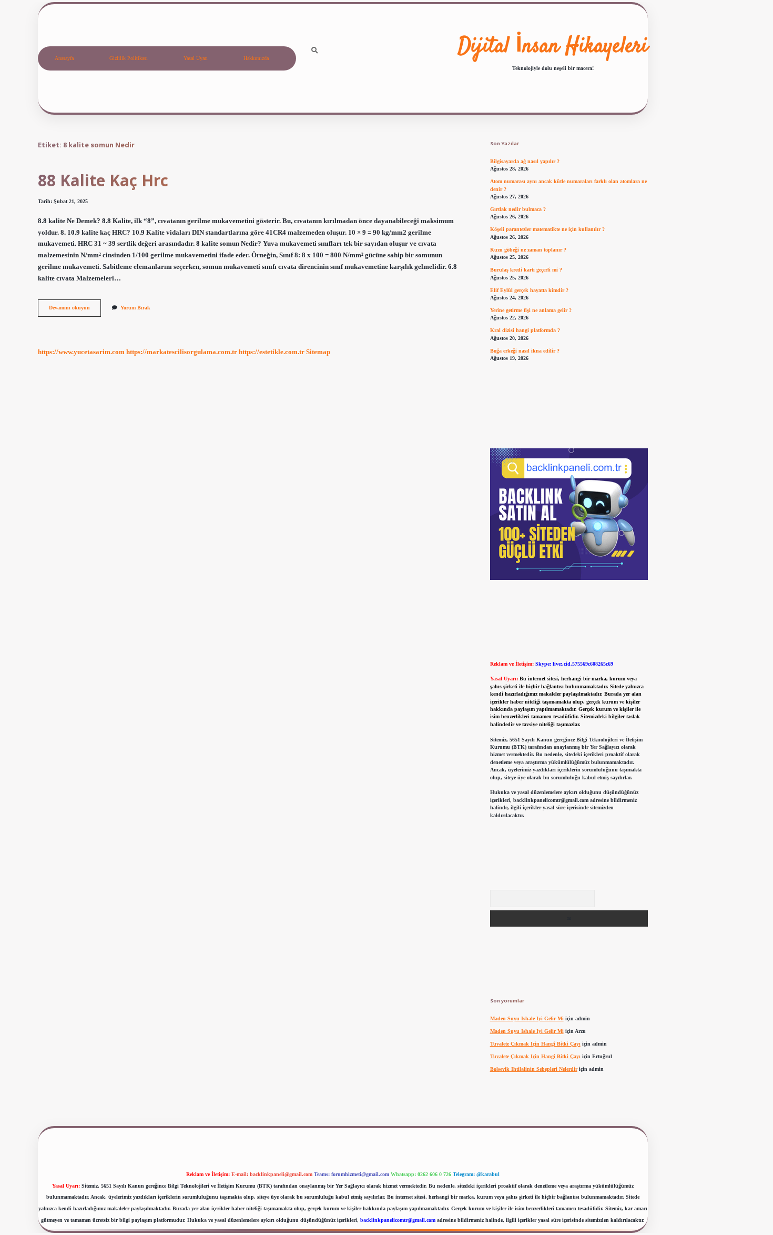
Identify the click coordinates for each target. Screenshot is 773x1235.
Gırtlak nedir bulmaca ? (518, 209)
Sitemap (318, 352)
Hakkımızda (256, 58)
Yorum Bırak (135, 307)
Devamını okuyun (75, 310)
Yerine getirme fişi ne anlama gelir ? (531, 310)
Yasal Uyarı (196, 58)
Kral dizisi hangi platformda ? (525, 330)
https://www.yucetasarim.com (81, 352)
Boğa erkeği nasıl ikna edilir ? (525, 351)
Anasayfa (64, 58)
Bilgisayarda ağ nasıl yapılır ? (525, 161)
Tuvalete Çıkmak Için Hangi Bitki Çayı (535, 1044)
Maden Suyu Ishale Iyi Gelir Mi (527, 1018)
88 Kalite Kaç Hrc (103, 180)
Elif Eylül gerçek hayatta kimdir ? (529, 290)
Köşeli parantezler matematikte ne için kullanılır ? (547, 229)
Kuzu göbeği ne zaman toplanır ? (528, 250)
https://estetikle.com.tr (271, 352)
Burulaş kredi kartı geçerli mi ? (526, 270)
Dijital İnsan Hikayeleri (553, 47)
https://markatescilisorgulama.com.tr (181, 352)
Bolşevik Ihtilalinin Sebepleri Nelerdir (533, 1069)
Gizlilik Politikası (128, 58)
